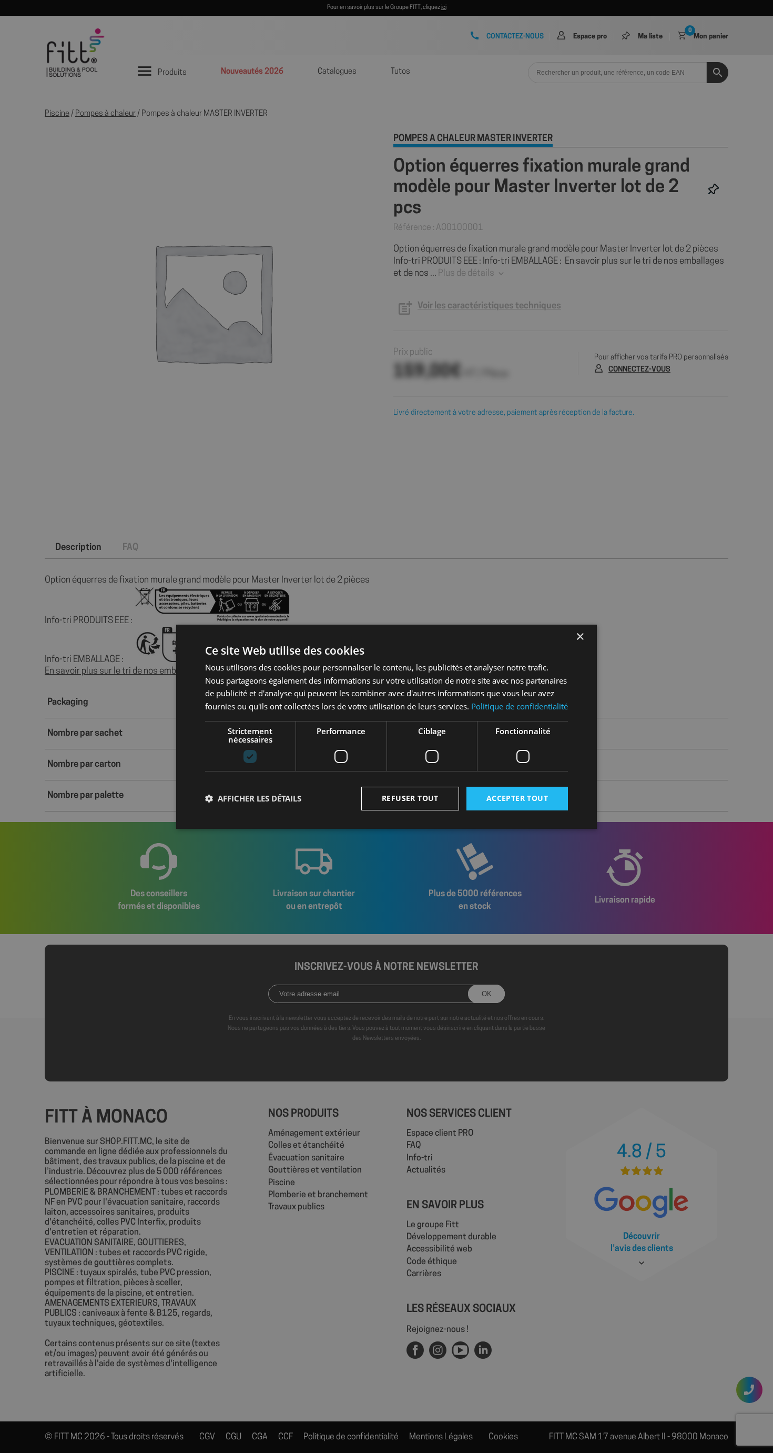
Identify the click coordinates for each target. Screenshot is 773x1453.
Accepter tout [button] (517, 798)
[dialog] (386, 726)
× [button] (580, 636)
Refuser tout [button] (410, 798)
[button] (253, 798)
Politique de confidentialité (519, 706)
